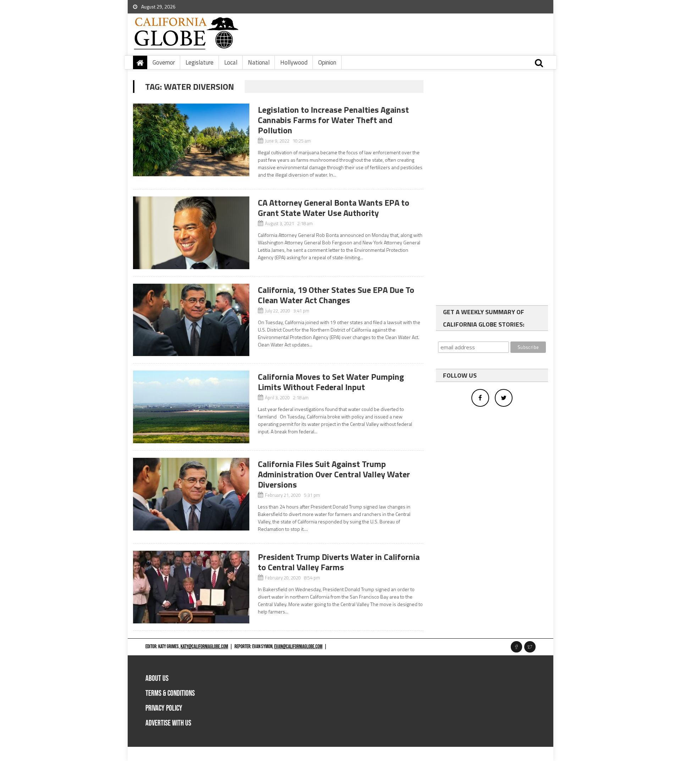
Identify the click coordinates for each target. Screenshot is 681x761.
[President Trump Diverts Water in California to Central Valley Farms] (191, 587)
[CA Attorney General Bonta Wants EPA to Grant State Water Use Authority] (191, 232)
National (259, 62)
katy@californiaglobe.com (204, 646)
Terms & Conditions (170, 693)
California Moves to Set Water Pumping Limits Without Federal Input (331, 381)
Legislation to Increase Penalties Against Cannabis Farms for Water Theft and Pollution (333, 120)
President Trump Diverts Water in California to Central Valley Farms (339, 561)
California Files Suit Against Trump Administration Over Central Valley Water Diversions (334, 474)
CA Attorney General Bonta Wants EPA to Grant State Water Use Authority (333, 207)
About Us (156, 678)
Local (230, 62)
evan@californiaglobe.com (298, 646)
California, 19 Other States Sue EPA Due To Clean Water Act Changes (336, 294)
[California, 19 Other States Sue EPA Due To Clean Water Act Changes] (191, 320)
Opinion (327, 62)
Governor (164, 62)
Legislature (200, 62)
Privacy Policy (163, 708)
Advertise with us (168, 723)
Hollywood (294, 62)
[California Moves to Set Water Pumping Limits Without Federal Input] (191, 407)
